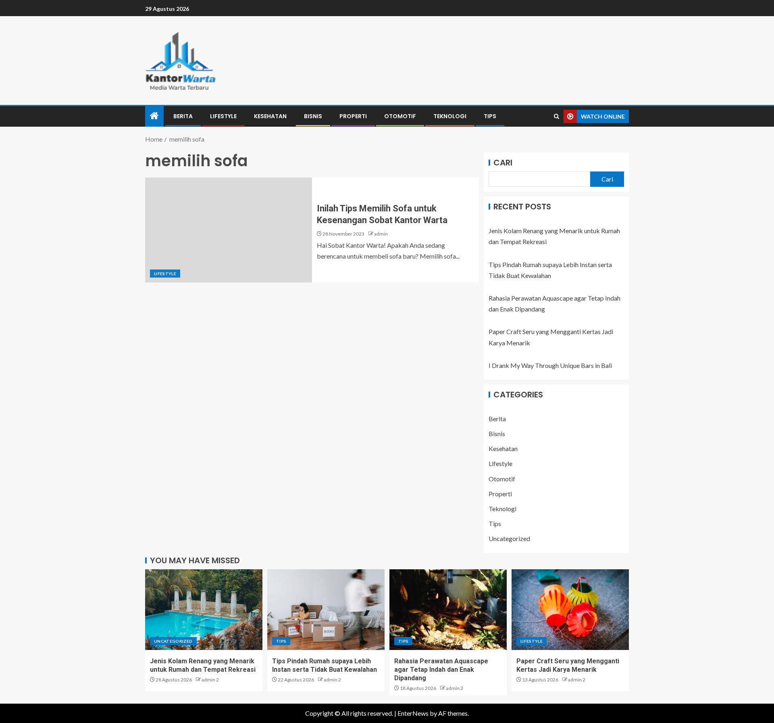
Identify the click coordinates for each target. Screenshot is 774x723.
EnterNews (413, 713)
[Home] (154, 116)
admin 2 (210, 680)
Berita (183, 116)
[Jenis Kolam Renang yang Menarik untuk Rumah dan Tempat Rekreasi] (203, 609)
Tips (490, 116)
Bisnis (313, 116)
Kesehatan (270, 116)
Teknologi (449, 116)
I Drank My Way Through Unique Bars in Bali (550, 365)
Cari (502, 163)
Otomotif (400, 116)
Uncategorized (509, 538)
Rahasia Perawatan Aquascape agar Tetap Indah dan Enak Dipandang (441, 669)
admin (381, 234)
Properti (353, 116)
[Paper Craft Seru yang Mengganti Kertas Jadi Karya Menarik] (570, 609)
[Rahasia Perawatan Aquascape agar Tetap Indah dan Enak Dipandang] (448, 609)
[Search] (556, 116)
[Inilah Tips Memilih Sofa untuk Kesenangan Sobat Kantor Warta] (228, 230)
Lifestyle (223, 116)
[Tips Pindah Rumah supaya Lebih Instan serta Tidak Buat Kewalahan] (326, 609)
